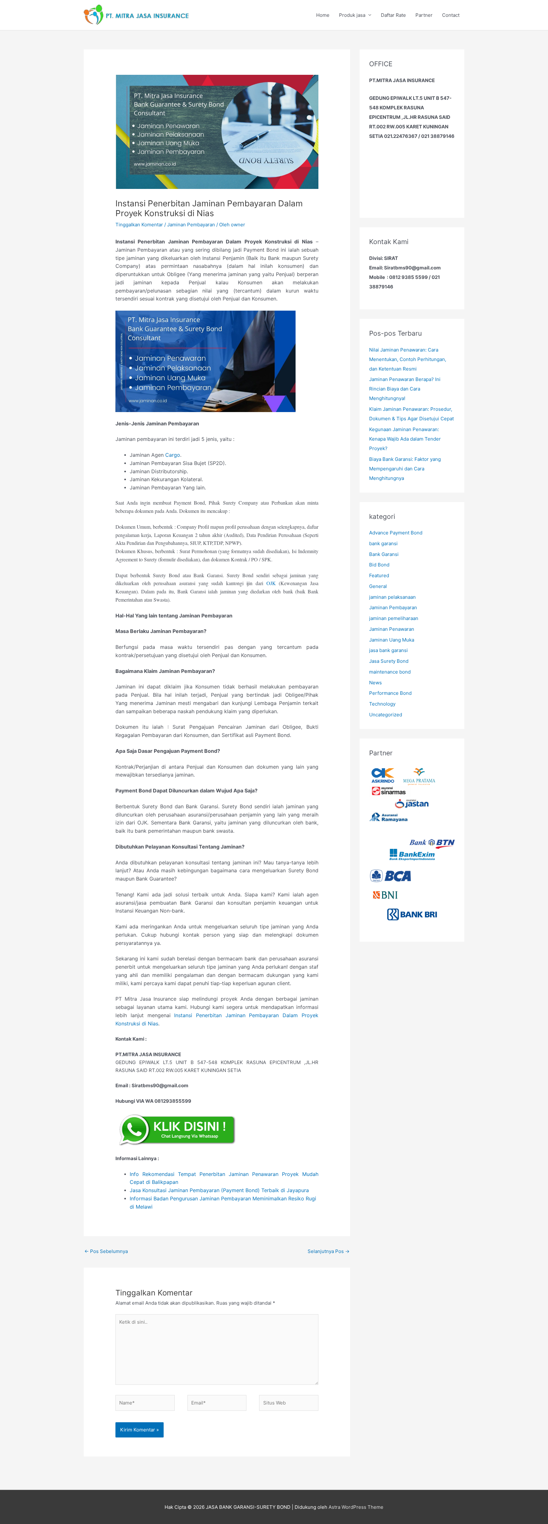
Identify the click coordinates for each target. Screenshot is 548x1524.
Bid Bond (379, 565)
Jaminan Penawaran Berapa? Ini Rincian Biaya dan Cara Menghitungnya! (404, 388)
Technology (382, 704)
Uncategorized (385, 715)
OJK (271, 583)
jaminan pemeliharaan (393, 618)
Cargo (172, 455)
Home (322, 15)
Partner (424, 15)
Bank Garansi (384, 554)
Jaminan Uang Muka (391, 640)
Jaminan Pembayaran (191, 225)
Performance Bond (390, 693)
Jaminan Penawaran (391, 629)
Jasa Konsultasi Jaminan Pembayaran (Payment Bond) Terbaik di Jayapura (219, 1190)
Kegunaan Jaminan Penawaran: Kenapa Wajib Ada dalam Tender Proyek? (405, 438)
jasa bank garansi (388, 650)
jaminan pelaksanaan (392, 597)
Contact (451, 15)
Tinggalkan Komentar (139, 225)
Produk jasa (352, 15)
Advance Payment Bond (395, 533)
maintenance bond (390, 672)
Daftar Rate (393, 15)
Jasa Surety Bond (388, 661)
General (378, 586)
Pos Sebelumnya (106, 1251)
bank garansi (383, 543)
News (375, 683)
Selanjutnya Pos (328, 1251)
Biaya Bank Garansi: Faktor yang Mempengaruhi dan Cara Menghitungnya (405, 468)
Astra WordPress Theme (356, 1507)
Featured (379, 575)
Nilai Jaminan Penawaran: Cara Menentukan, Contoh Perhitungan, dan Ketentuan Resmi (407, 359)
